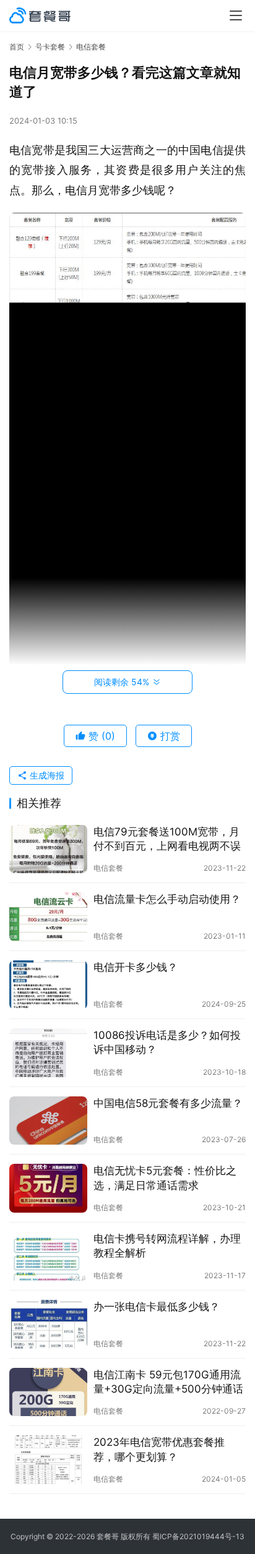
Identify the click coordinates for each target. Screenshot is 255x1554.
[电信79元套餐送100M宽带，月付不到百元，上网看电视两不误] (48, 849)
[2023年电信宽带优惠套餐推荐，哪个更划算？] (48, 1459)
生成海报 (45, 775)
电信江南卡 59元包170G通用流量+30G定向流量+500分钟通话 (168, 1381)
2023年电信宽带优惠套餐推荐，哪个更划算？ (159, 1449)
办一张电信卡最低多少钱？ (156, 1306)
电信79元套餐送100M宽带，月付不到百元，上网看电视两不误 (167, 839)
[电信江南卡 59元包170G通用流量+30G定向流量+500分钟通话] (48, 1392)
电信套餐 (108, 868)
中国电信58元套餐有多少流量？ (168, 1103)
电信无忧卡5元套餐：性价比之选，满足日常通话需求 (164, 1177)
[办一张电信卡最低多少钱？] (48, 1324)
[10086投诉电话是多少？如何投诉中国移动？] (48, 1052)
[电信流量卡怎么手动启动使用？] (48, 916)
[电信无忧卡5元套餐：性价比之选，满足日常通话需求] (48, 1188)
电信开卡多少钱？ (135, 967)
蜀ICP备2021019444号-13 (198, 1536)
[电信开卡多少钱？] (48, 984)
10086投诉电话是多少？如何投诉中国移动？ (167, 1042)
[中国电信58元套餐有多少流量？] (48, 1120)
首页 (16, 46)
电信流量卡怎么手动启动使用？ (167, 899)
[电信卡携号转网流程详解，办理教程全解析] (48, 1256)
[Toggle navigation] (236, 15)
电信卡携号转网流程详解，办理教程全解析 (167, 1245)
